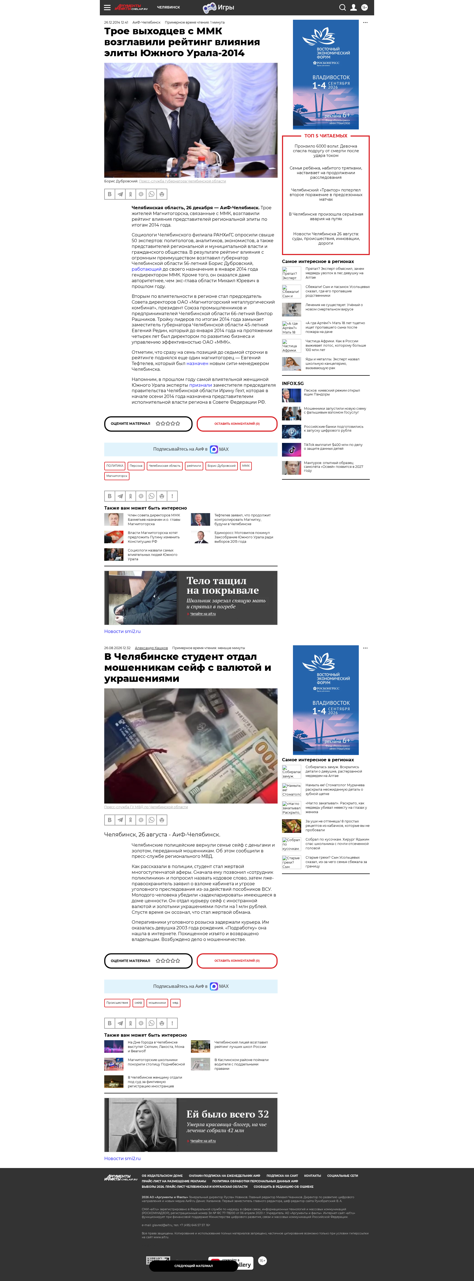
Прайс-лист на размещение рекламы (174, 1181)
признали (201, 385)
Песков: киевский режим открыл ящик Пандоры (332, 392)
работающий (147, 269)
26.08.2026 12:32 (117, 648)
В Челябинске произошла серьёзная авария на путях (326, 216)
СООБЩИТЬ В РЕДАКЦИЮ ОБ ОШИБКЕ (284, 1187)
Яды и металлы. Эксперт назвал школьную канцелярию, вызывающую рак (333, 363)
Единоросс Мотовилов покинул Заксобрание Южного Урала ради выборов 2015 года (244, 537)
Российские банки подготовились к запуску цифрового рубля (333, 428)
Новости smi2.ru (122, 631)
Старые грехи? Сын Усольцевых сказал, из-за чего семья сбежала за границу (336, 861)
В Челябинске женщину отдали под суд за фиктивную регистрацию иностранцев (155, 1081)
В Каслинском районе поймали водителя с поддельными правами (242, 1064)
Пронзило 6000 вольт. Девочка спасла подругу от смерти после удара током (326, 151)
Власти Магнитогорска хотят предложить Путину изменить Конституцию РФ (154, 537)
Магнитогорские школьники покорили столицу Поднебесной (156, 1062)
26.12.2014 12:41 (116, 22)
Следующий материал (193, 1266)
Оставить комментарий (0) (237, 424)
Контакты (312, 1176)
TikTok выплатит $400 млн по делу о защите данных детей (333, 447)
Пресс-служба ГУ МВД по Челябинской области (146, 807)
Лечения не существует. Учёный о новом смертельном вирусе (334, 307)
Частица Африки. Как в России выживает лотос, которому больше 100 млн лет (336, 345)
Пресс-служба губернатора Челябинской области (182, 181)
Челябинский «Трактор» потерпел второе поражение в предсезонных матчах (326, 195)
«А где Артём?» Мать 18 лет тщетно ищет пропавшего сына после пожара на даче (335, 327)
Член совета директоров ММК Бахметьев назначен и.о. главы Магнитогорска (154, 519)
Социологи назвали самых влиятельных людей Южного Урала (152, 554)
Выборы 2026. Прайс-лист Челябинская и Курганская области (194, 1187)
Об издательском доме (162, 1176)
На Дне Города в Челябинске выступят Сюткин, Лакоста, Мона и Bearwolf (156, 1046)
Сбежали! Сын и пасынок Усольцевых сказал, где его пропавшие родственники (338, 291)
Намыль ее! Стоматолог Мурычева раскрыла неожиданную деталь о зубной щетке (335, 789)
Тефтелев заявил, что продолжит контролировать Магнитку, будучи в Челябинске (243, 519)
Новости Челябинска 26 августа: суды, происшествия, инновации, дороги (326, 239)
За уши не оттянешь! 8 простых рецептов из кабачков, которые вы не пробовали (337, 825)
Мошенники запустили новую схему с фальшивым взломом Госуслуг (335, 410)
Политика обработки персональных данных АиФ (255, 1181)
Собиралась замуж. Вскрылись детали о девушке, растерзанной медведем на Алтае (334, 771)
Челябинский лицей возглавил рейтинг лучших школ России (241, 1044)
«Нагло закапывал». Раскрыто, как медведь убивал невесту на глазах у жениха (336, 807)
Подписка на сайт (282, 1176)
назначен (198, 363)
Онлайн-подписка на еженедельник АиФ (224, 1176)
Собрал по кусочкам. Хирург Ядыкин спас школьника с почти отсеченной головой (337, 843)
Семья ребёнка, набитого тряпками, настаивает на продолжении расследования (326, 173)
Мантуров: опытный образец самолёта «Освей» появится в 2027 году (333, 467)
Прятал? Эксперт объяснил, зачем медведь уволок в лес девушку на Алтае (335, 273)
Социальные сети (342, 1176)
